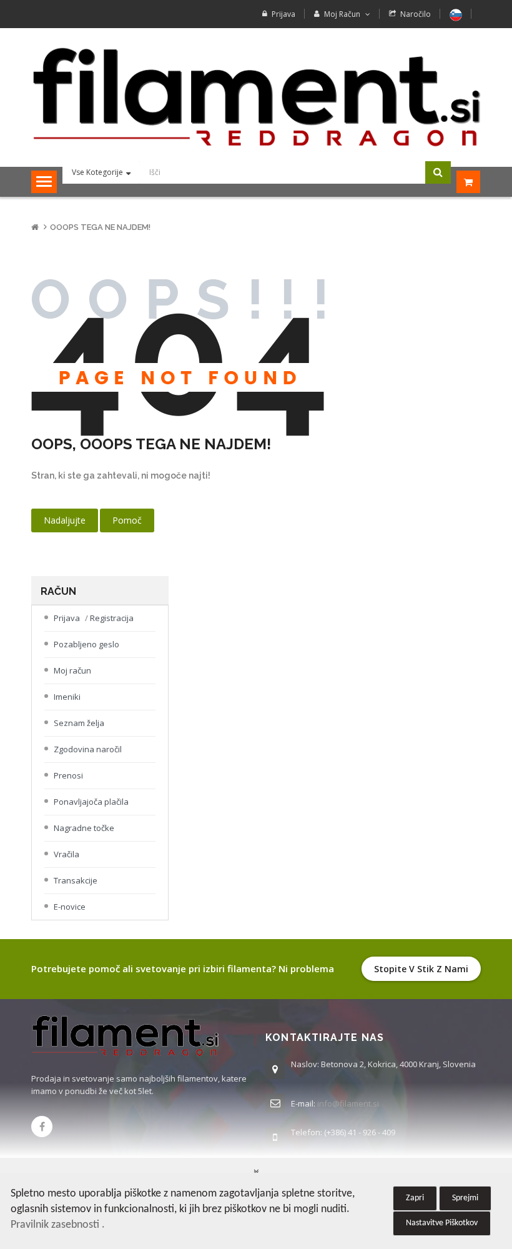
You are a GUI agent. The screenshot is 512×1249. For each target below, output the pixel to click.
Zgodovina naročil (88, 749)
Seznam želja (79, 723)
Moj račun (72, 670)
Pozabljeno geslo (86, 644)
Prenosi (68, 775)
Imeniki (67, 696)
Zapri (415, 1198)
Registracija (112, 618)
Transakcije (75, 880)
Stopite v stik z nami (421, 969)
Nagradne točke (84, 827)
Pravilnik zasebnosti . (58, 1225)
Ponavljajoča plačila (91, 801)
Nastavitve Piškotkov (442, 1223)
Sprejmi (465, 1198)
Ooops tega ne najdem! (100, 227)
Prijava (283, 14)
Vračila (66, 854)
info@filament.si (348, 1103)
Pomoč (127, 520)
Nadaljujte (65, 520)
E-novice (70, 906)
